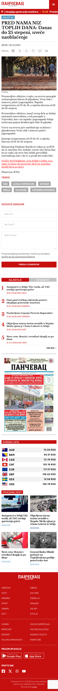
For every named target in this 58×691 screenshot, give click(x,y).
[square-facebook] (3, 671)
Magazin (34, 603)
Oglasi (33, 608)
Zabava (5, 608)
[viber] (33, 51)
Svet (24, 329)
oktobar (44, 184)
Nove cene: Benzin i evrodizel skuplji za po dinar (30, 338)
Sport (4, 603)
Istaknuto (42, 279)
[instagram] (17, 671)
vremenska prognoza (43, 190)
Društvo (8, 17)
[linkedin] (46, 51)
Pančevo (26, 306)
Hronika (5, 598)
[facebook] (13, 51)
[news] (14, 503)
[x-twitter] (10, 671)
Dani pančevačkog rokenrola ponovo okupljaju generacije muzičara (27, 301)
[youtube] (24, 671)
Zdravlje (35, 598)
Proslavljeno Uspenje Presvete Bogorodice (30, 313)
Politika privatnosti (11, 640)
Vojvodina (21, 190)
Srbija (6, 190)
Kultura (34, 593)
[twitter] (19, 51)
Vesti (24, 293)
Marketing (35, 640)
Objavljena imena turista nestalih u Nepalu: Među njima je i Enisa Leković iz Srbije (30, 324)
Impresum (6, 629)
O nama (5, 624)
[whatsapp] (26, 51)
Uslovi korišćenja (40, 624)
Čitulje (34, 614)
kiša (5, 184)
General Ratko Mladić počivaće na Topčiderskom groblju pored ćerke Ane (42, 556)
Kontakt (5, 634)
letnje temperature (24, 184)
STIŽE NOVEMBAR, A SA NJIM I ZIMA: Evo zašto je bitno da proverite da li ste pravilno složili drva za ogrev (27, 163)
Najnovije (15, 279)
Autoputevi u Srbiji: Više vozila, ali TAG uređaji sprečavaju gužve (28, 288)
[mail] (39, 51)
